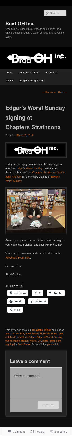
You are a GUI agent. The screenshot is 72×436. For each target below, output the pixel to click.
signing (9, 344)
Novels (10, 80)
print (52, 340)
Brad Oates (23, 344)
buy (61, 333)
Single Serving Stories (32, 80)
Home (9, 72)
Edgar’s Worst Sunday (29, 168)
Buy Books (51, 72)
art (17, 333)
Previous (49, 92)
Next (62, 92)
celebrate (10, 337)
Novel (33, 340)
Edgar (32, 337)
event (8, 340)
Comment (48, 405)
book (28, 333)
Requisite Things (41, 330)
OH (39, 340)
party (45, 340)
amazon (9, 333)
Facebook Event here (17, 257)
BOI (22, 333)
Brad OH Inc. (20, 23)
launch (25, 340)
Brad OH (37, 333)
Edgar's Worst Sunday (49, 337)
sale (58, 340)
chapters (22, 337)
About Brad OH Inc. (29, 72)
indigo (16, 340)
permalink (53, 344)
